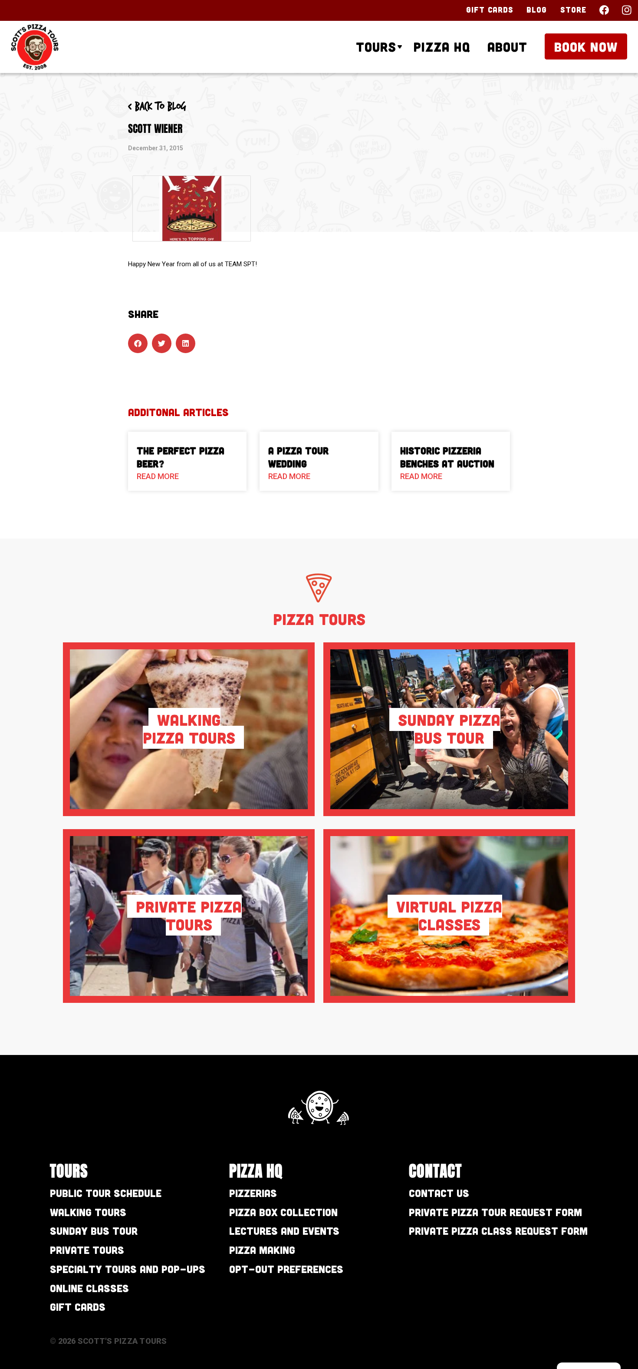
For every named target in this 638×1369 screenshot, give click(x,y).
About (507, 46)
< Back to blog (157, 106)
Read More (158, 476)
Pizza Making (262, 1249)
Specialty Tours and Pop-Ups (127, 1269)
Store (573, 9)
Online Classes (89, 1288)
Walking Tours (88, 1212)
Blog (536, 9)
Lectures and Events (284, 1230)
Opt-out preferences (286, 1269)
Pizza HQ (442, 46)
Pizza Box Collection (283, 1212)
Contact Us (439, 1193)
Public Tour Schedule (105, 1193)
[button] (138, 343)
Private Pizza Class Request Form (498, 1230)
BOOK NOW (586, 46)
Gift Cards (489, 9)
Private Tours (87, 1249)
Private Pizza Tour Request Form (495, 1212)
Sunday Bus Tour (94, 1230)
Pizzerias (253, 1193)
